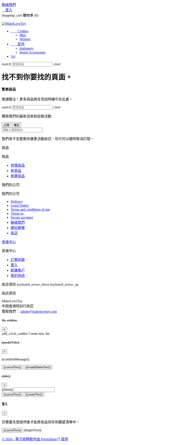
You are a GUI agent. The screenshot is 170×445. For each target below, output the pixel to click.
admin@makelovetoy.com (38, 311)
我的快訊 (18, 275)
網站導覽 (18, 228)
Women (24, 39)
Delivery (17, 201)
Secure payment (22, 217)
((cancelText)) (12, 367)
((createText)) (33, 394)
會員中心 (9, 242)
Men (22, 35)
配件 (18, 44)
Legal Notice (20, 205)
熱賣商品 (18, 176)
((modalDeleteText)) (37, 367)
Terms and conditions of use (30, 209)
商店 (14, 233)
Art (13, 56)
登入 (14, 265)
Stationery (26, 48)
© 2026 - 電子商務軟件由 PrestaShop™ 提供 (35, 439)
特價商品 (18, 165)
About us (17, 213)
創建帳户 (18, 270)
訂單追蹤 (18, 260)
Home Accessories (32, 52)
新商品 (16, 171)
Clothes (19, 31)
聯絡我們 (9, 5)
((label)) (7, 389)
